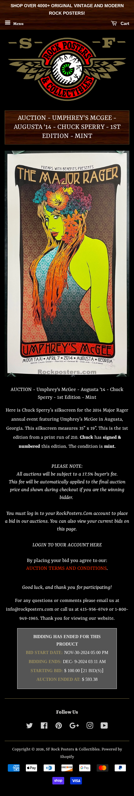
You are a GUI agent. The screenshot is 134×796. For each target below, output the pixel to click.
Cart (124, 23)
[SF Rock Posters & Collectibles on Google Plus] (74, 727)
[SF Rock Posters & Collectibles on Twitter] (29, 727)
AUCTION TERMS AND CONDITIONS (66, 568)
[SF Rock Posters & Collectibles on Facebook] (44, 727)
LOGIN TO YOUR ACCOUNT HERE (67, 545)
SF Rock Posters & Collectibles (73, 749)
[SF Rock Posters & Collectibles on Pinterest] (58, 727)
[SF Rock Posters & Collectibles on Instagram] (89, 727)
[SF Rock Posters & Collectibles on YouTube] (104, 727)
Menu (17, 24)
